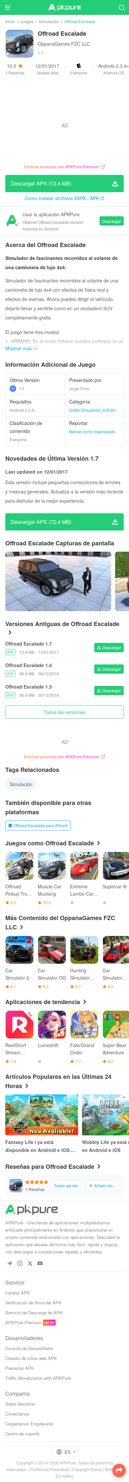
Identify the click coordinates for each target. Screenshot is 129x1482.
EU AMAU (65, 1476)
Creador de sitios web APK (31, 1358)
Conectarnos (17, 1414)
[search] (121, 7)
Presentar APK (19, 1368)
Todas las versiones (64, 712)
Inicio (10, 21)
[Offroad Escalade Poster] (58, 581)
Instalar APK (17, 1293)
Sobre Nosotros (20, 1404)
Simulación (49, 21)
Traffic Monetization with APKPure (38, 1378)
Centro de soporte (22, 1433)
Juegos (26, 21)
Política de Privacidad (49, 1469)
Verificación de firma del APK (33, 1302)
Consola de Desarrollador (29, 1348)
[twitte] (30, 1263)
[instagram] (20, 1263)
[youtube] (40, 1263)
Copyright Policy (87, 1469)
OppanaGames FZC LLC (64, 43)
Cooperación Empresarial (29, 1423)
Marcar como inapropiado (92, 431)
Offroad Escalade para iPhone (41, 825)
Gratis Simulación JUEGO (92, 410)
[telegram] (9, 1263)
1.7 (21, 388)
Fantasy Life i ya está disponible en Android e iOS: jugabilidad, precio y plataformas (38, 1146)
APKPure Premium (23, 1322)
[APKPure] (64, 8)
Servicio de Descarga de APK (34, 1312)
